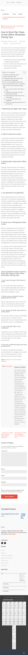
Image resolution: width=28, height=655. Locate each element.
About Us (13, 2)
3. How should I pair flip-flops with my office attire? (15, 96)
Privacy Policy (4, 560)
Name (3, 469)
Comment (4, 451)
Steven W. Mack (12, 41)
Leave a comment (15, 43)
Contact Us (18, 2)
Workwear (4, 361)
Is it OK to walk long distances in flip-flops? (14, 590)
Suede (19, 359)
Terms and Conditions (7, 555)
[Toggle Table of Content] (23, 72)
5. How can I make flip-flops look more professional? (15, 103)
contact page (11, 534)
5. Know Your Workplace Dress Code (13, 82)
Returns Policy (4, 563)
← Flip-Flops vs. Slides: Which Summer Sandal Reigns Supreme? (7, 435)
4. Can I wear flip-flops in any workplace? (13, 99)
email (17, 532)
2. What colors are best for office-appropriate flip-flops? (14, 93)
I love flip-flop (5, 14)
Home (8, 2)
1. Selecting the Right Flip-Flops (11, 75)
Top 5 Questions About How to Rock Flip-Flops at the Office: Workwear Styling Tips (14, 85)
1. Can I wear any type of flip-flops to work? (14, 89)
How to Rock (13, 359)
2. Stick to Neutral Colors (9, 76)
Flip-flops (7, 359)
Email (3, 475)
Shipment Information (7, 558)
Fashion (20, 14)
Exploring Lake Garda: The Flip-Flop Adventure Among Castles (22, 576)
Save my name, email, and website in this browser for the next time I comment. (12, 491)
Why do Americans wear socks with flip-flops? (15, 586)
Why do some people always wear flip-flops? (14, 582)
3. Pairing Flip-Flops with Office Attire (13, 78)
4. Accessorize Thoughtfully (10, 80)
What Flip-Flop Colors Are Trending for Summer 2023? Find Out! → (20, 435)
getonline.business (8, 600)
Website (3, 482)
